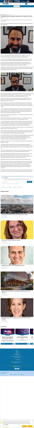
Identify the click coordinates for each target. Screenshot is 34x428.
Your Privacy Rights (17, 357)
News (18, 374)
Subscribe (29, 181)
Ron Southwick (5, 241)
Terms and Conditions (17, 354)
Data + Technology (9, 187)
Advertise (17, 351)
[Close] (33, 421)
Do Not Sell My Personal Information (17, 356)
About (17, 350)
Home (11, 374)
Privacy (17, 355)
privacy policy (17, 183)
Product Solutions (3, 187)
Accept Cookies (24, 426)
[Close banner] (33, 1)
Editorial (17, 352)
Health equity (19, 187)
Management (15, 187)
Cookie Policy (6, 424)
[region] (17, 424)
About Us (15, 374)
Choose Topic (16, 6)
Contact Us (17, 353)
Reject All (30, 426)
